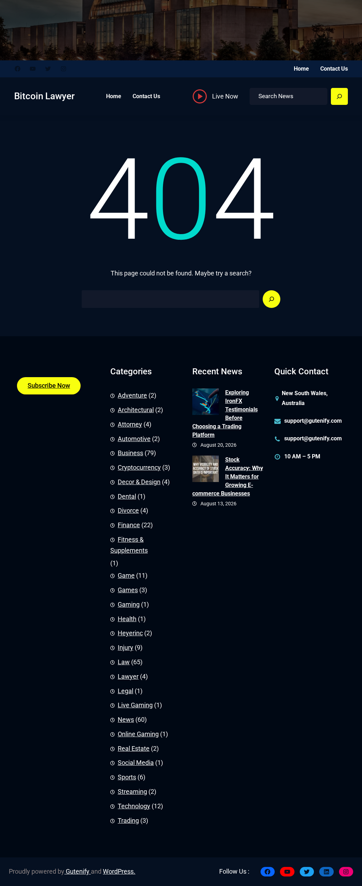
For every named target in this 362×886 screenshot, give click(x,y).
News (126, 719)
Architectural (136, 410)
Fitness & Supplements (129, 545)
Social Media (136, 762)
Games (128, 590)
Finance (129, 525)
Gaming (129, 604)
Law (124, 662)
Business (130, 453)
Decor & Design (139, 482)
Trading (128, 820)
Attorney (130, 424)
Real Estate (134, 748)
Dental (127, 496)
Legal (125, 691)
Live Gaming (135, 705)
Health (127, 619)
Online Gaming (138, 734)
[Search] (339, 96)
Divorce (128, 510)
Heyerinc (130, 633)
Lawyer (128, 676)
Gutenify (77, 871)
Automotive (134, 438)
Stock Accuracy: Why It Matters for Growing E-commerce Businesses (227, 476)
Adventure (132, 395)
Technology (134, 806)
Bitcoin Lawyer (44, 96)
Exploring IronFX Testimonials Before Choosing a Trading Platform (225, 413)
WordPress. (119, 871)
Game (126, 575)
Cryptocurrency (139, 467)
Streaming (132, 791)
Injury (125, 647)
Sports (127, 777)
